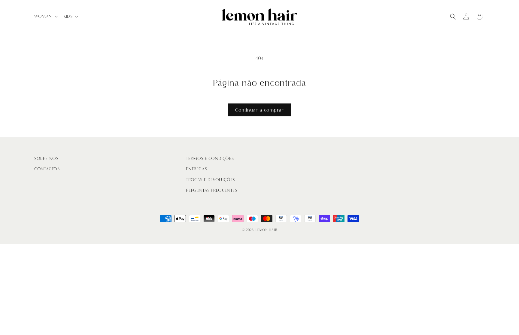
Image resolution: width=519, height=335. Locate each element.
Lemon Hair (266, 230)
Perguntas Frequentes (211, 190)
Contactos (46, 169)
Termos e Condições (210, 158)
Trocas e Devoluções (210, 179)
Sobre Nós (46, 158)
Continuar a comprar (259, 110)
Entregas (196, 169)
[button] (45, 16)
